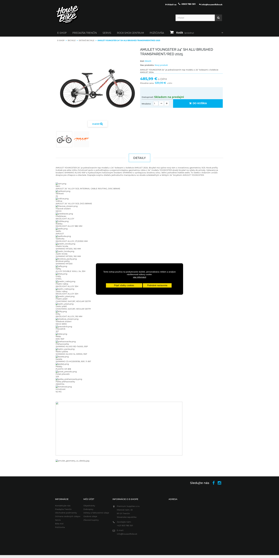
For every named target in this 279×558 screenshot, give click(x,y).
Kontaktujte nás (62, 505)
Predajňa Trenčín (84, 33)
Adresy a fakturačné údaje (96, 513)
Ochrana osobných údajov (67, 516)
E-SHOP (62, 33)
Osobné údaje (90, 516)
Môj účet (88, 499)
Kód (142, 61)
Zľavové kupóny (91, 520)
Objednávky (89, 505)
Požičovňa (157, 33)
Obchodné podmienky (66, 513)
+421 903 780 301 (125, 525)
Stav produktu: (147, 65)
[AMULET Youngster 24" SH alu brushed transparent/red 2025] (64, 139)
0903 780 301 (188, 4)
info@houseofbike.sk (127, 534)
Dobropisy (88, 509)
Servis (107, 33)
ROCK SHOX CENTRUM (130, 33)
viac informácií (139, 277)
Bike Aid (59, 523)
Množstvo (146, 104)
